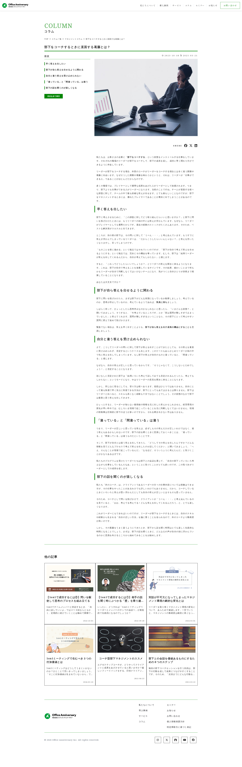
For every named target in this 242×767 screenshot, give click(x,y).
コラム (188, 5)
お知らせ (212, 5)
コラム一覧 (57, 39)
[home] (15, 5)
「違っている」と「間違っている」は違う (67, 82)
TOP (46, 39)
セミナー (200, 5)
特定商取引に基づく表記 (179, 727)
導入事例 (164, 5)
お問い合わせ (230, 5)
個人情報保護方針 (176, 721)
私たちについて (148, 5)
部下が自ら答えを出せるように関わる (65, 70)
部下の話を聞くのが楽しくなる (61, 88)
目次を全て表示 (53, 96)
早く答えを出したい (56, 63)
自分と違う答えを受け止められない (63, 76)
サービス (176, 5)
